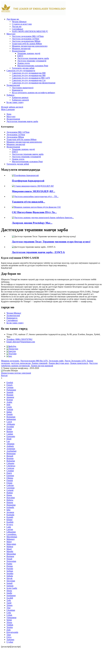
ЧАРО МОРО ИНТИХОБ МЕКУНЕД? (30, 31)
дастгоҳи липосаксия (20, 363)
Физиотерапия (18, 51)
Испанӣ (4, 107)
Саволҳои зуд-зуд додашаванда (20, 70)
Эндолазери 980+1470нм (17, 132)
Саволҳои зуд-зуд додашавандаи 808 (29, 73)
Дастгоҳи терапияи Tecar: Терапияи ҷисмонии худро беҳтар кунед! (51, 241)
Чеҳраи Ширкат (19, 21)
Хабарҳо (10, 95)
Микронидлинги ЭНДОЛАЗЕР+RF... (33, 191)
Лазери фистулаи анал (58, 363)
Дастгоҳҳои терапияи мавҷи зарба (33, 58)
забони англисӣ (16, 107)
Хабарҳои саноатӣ (20, 100)
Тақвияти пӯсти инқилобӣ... (28, 201)
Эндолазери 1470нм (15, 134)
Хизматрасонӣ (13, 85)
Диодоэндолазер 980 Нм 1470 (34, 361)
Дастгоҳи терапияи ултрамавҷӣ (31, 61)
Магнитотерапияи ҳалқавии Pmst (32, 65)
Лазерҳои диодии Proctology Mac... (32, 222)
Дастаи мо (16, 26)
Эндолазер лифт (56, 361)
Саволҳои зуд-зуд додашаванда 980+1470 (31, 78)
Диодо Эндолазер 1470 (75, 361)
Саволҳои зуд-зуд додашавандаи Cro (29, 80)
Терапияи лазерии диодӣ (28, 53)
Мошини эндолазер (10, 361)
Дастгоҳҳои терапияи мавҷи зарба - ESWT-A (38, 252)
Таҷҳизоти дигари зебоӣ (23, 68)
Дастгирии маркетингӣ (22, 87)
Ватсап (4, 375)
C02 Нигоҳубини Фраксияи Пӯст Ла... (34, 212)
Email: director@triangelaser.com (20, 342)
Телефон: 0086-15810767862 (19, 339)
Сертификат (17, 29)
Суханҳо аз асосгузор (22, 24)
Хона (8, 114)
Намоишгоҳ (17, 90)
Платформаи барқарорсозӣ (28, 180)
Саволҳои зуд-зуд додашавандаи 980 (29, 75)
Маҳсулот (10, 34)
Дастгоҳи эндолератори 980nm (26, 41)
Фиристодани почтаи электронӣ (16, 373)
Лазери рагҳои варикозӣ (42, 365)
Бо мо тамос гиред (14, 102)
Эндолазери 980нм (15, 137)
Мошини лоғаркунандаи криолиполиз (29, 46)
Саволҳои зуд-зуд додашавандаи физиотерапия (33, 83)
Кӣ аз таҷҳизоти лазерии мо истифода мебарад (33, 92)
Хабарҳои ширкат (20, 97)
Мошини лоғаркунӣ (21, 48)
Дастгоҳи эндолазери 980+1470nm (28, 36)
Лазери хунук (23, 63)
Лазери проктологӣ (79, 363)
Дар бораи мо (12, 19)
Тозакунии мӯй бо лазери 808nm (27, 43)
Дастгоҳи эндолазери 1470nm (25, 39)
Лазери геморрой (39, 363)
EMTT (20, 56)
